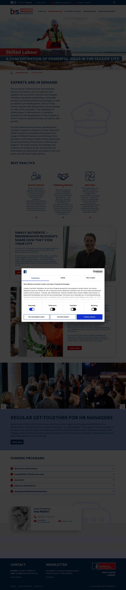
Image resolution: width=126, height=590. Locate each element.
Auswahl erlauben (63, 317)
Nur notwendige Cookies (36, 317)
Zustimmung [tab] (35, 278)
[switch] (52, 309)
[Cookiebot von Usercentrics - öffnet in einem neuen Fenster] (94, 271)
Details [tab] (63, 278)
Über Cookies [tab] (90, 278)
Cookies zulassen (89, 317)
